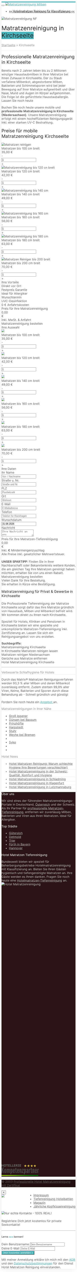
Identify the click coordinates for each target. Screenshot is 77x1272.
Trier (12, 840)
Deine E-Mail (10, 1248)
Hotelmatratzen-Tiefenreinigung (39, 880)
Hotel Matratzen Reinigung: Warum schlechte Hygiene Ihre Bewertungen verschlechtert (41, 765)
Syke (12, 742)
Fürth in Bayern (19, 844)
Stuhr (12, 731)
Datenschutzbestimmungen (33, 1263)
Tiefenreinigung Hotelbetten (53, 1199)
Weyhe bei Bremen (22, 735)
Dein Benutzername (15, 1244)
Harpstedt (16, 727)
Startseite (8, 45)
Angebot (46, 702)
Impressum (41, 1195)
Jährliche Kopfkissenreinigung (54, 1206)
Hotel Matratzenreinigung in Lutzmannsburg (40, 787)
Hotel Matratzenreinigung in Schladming (37, 779)
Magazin (39, 1203)
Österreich (42, 804)
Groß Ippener (18, 716)
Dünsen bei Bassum (22, 720)
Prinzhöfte (16, 723)
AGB (72, 1259)
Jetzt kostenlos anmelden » (18, 1252)
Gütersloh (16, 833)
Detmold (15, 837)
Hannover (16, 848)
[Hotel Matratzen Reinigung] (25, 4)
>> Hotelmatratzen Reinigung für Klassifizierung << (42, 11)
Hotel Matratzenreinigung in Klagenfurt (36, 783)
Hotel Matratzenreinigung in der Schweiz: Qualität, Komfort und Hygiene (38, 773)
